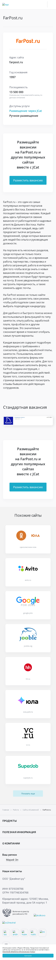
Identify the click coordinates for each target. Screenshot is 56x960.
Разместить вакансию (28, 180)
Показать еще (28, 793)
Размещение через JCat (25, 111)
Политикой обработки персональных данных (18, 951)
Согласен (28, 956)
